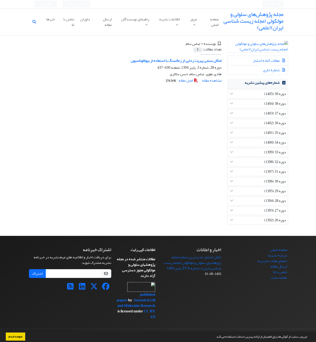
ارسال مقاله (107, 22)
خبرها (50, 19)
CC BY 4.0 (149, 314)
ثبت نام (43, 4)
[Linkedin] (82, 287)
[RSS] (70, 287)
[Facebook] (105, 287)
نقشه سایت (278, 277)
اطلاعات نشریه (169, 19)
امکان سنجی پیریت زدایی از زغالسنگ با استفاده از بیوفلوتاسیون (176, 60)
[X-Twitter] (93, 287)
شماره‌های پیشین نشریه (262, 82)
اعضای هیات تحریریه (272, 260)
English (271, 4)
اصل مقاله (180, 80)
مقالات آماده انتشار (266, 60)
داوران (85, 19)
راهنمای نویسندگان (135, 19)
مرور (193, 19)
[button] (214, 337)
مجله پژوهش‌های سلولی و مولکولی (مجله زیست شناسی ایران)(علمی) (253, 21)
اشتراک (37, 273)
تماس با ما (68, 22)
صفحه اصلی (214, 22)
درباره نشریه (277, 255)
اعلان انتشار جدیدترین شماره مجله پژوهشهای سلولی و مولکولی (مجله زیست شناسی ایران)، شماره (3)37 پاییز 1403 (192, 263)
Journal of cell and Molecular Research (136, 303)
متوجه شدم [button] (15, 336)
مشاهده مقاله (212, 80)
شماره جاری (271, 70)
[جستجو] (36, 22)
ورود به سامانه (75, 4)
